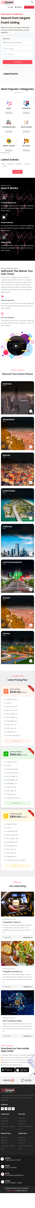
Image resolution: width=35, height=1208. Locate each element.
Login (11, 7)
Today (3, 164)
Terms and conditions (8, 1126)
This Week (10, 164)
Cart (2, 1129)
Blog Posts (4, 1118)
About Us (4, 1124)
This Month (18, 164)
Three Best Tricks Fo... (12, 922)
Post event (29, 7)
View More (17, 172)
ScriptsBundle (10, 1191)
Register (19, 7)
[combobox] (17, 48)
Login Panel (4, 1121)
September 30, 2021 (9, 919)
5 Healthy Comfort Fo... (13, 971)
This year (27, 164)
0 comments (7, 937)
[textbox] (17, 48)
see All (5, 166)
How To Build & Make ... (13, 1021)
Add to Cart (16, 741)
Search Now (17, 62)
